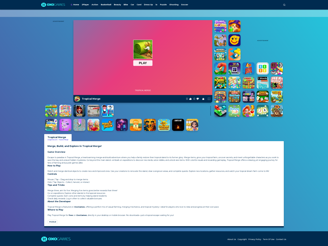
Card (139, 4)
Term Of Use (268, 239)
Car (132, 4)
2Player (85, 4)
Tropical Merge (63, 139)
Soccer (184, 4)
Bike (126, 4)
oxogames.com (53, 139)
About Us (231, 239)
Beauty (117, 4)
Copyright (242, 239)
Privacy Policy (254, 239)
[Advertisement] (161, 111)
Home (76, 4)
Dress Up (148, 4)
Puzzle (163, 4)
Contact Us (281, 239)
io (156, 4)
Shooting (173, 4)
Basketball (106, 4)
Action (95, 4)
